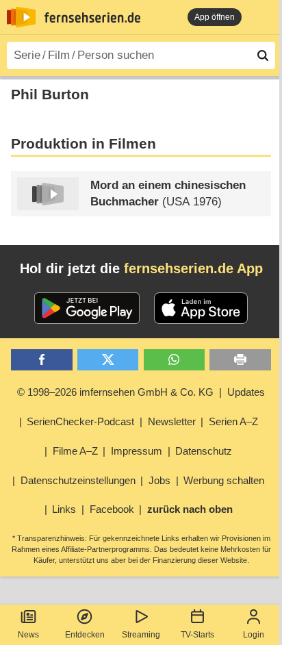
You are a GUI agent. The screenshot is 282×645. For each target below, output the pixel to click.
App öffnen (214, 17)
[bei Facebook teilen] (41, 359)
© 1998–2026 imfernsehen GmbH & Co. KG (115, 392)
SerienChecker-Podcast (80, 421)
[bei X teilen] (107, 359)
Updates (246, 392)
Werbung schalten (223, 480)
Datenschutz (203, 451)
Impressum (136, 451)
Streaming (141, 635)
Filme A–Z (75, 451)
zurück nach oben (190, 509)
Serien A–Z (233, 421)
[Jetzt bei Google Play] (87, 308)
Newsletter (172, 421)
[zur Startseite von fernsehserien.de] (21, 17)
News (28, 635)
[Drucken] (239, 359)
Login (253, 635)
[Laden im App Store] (201, 308)
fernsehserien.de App (193, 268)
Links (64, 509)
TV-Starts (197, 635)
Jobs (159, 480)
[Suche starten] (263, 55)
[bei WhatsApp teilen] (174, 359)
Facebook (112, 509)
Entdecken (85, 635)
